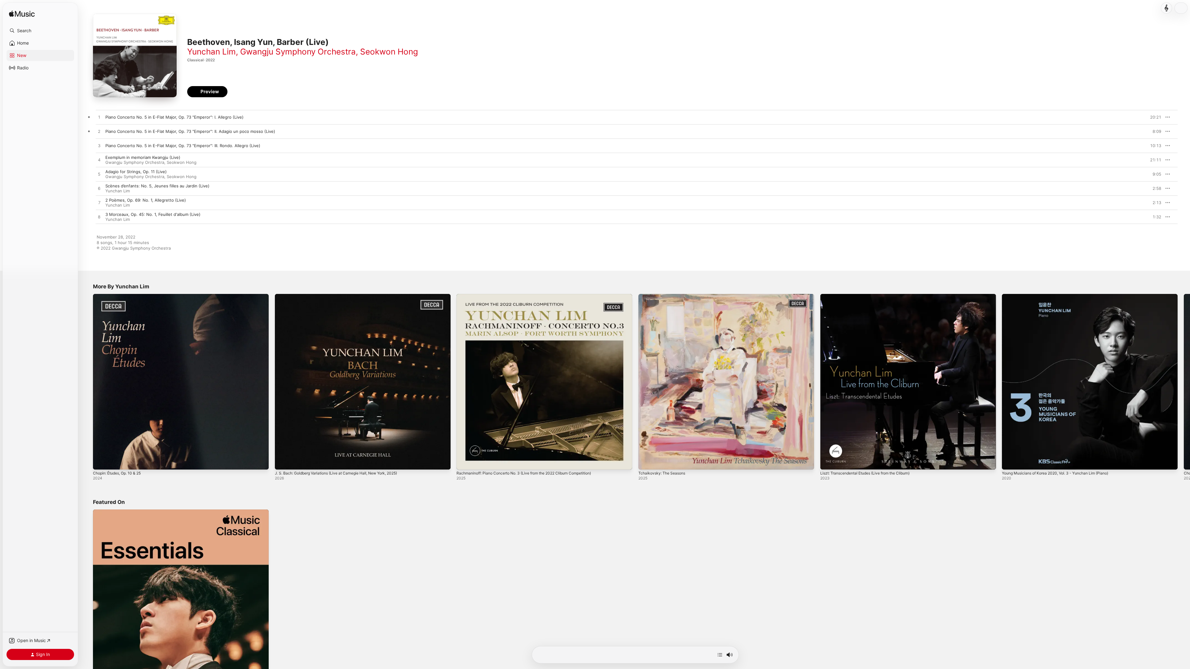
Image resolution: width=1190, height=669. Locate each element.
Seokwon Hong (389, 51)
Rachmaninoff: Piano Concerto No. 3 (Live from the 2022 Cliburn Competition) (532, 296)
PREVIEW (1154, 117)
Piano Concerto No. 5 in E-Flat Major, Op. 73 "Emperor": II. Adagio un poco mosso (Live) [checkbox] (190, 131)
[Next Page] (1183, 382)
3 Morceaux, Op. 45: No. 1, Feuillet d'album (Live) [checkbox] (153, 214)
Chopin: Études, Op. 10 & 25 (120, 296)
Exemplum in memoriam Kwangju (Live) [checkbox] (142, 157)
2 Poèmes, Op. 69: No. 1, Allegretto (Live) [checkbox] (145, 200)
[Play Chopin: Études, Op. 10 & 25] (100, 461)
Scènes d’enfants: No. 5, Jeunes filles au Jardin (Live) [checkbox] (157, 185)
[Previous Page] (86, 382)
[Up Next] (720, 654)
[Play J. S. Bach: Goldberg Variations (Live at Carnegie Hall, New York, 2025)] (282, 461)
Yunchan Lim (211, 51)
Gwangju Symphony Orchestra (298, 51)
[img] (22, 14)
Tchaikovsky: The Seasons (663, 296)
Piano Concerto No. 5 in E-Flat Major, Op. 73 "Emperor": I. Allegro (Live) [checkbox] (174, 117)
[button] (40, 30)
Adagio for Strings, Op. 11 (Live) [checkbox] (136, 171)
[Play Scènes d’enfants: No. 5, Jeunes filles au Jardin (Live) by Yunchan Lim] (99, 188)
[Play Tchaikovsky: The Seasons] (646, 461)
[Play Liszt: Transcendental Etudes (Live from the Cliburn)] (828, 461)
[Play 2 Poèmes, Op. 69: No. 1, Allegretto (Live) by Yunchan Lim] (99, 203)
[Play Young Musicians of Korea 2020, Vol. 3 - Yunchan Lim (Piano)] (1009, 461)
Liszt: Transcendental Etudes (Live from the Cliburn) (870, 296)
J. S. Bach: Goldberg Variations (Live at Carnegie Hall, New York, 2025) (343, 296)
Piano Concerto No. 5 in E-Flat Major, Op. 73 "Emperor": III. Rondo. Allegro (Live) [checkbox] (182, 145)
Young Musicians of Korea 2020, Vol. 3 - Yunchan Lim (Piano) (1061, 296)
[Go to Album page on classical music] (1166, 8)
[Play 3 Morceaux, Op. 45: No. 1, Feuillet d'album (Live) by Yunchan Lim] (99, 217)
